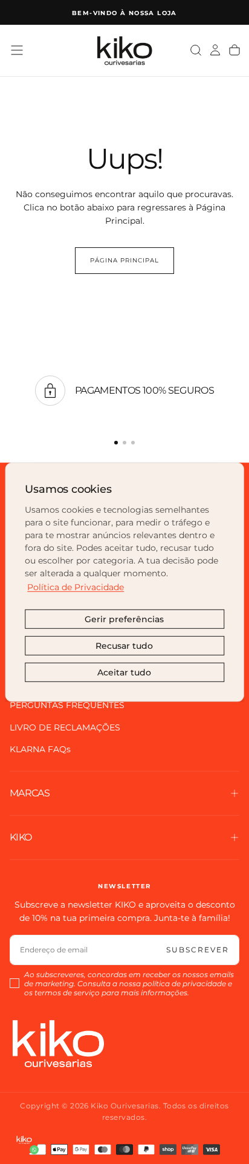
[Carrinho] (234, 50)
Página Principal (124, 260)
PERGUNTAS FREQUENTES (67, 705)
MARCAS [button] (30, 793)
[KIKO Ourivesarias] (58, 1043)
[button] (17, 50)
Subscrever (197, 949)
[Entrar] (215, 50)
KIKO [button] (20, 837)
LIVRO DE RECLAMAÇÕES (65, 727)
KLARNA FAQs (40, 749)
